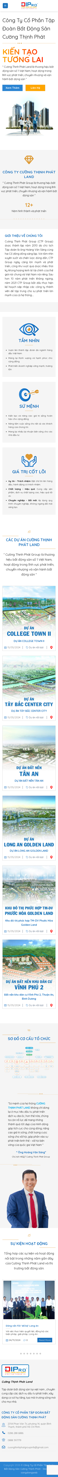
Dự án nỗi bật (36, 647)
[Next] (55, 1314)
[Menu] (5, 5)
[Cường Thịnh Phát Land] (29, 6)
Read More (45, 1340)
